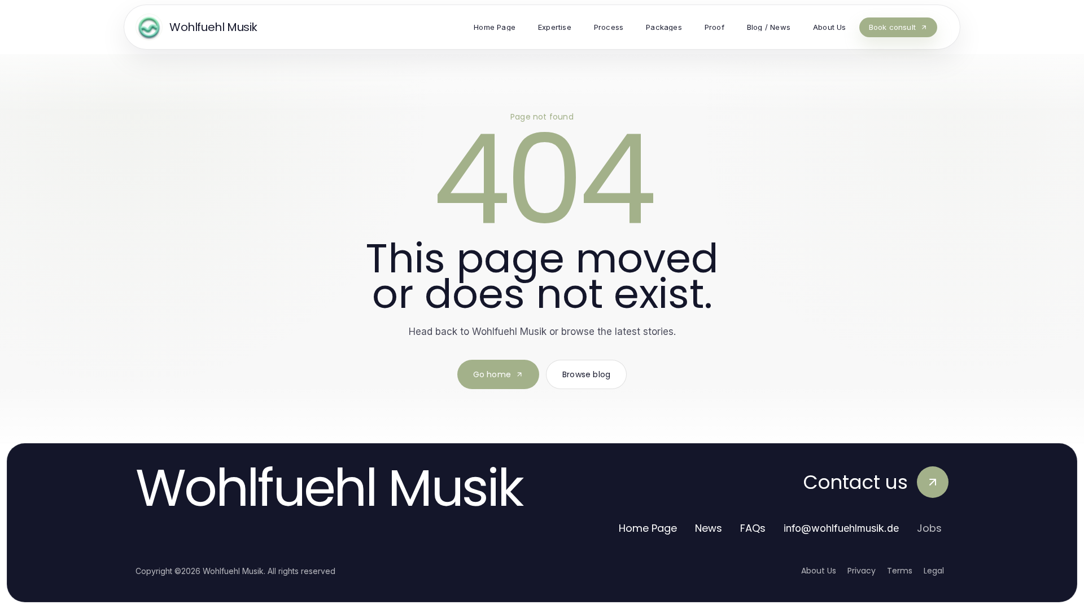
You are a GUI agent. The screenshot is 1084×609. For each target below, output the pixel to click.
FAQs (753, 528)
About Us (818, 570)
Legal (934, 570)
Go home (492, 374)
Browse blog (586, 374)
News (708, 528)
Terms (899, 570)
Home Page (648, 528)
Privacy (861, 570)
